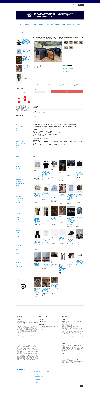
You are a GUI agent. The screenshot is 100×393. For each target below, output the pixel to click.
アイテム (81, 4)
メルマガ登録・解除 (37, 379)
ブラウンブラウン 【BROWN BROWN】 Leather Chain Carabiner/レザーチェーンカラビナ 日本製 (37, 290)
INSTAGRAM (63, 24)
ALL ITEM (21, 31)
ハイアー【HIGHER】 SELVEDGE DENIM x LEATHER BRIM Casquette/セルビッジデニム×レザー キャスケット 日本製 (71, 169)
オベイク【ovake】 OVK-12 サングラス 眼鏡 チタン (45, 264)
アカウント (75, 4)
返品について (36, 374)
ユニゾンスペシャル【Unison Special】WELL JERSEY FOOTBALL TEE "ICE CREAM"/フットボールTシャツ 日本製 (62, 196)
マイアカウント (47, 369)
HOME (21, 24)
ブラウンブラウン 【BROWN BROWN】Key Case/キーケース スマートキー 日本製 (46, 290)
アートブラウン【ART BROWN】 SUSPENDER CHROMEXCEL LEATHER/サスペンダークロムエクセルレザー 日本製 (62, 267)
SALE (48, 24)
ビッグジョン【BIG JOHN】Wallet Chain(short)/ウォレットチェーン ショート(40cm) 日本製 (26, 58)
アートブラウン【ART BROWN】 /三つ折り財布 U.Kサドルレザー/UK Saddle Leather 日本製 (54, 261)
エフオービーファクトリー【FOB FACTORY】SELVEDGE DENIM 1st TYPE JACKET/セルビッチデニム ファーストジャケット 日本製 (79, 173)
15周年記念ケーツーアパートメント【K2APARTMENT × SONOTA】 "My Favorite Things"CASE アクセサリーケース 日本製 (71, 220)
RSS (34, 382)
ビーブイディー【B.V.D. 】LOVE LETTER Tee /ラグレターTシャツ (62, 239)
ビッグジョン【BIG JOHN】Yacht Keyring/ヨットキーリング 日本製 (26, 66)
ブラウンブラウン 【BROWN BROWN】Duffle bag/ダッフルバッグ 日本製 (46, 194)
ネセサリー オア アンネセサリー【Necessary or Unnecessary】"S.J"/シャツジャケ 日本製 (26, 50)
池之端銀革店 (21, 32)
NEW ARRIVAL (41, 24)
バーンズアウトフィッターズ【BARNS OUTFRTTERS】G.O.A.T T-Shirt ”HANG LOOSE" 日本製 (79, 219)
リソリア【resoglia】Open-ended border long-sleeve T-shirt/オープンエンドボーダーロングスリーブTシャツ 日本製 (54, 171)
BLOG (52, 24)
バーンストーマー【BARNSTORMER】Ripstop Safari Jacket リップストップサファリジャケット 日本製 (79, 196)
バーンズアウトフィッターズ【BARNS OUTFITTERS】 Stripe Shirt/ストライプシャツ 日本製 (37, 195)
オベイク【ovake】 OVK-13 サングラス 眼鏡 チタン (37, 264)
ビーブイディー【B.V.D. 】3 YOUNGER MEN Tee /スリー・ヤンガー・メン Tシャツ (46, 239)
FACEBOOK (69, 24)
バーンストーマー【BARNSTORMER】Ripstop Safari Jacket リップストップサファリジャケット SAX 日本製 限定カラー (71, 197)
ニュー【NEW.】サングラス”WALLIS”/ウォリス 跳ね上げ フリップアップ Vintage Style (79, 262)
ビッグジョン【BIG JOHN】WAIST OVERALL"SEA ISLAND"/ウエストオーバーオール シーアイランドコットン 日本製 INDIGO (37, 243)
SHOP (74, 24)
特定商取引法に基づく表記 (38, 376)
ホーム (17, 31)
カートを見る (47, 371)
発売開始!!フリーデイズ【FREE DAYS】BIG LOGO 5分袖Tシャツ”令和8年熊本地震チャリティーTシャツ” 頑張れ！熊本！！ (26, 41)
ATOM (37, 382)
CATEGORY (27, 24)
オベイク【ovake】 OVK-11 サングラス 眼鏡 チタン (79, 241)
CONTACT (78, 24)
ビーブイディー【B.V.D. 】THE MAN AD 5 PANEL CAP (71, 240)
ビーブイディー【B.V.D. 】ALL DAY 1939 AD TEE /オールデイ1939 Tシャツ (54, 238)
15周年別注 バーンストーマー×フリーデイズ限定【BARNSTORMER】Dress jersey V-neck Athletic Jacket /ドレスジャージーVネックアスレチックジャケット (37, 173)
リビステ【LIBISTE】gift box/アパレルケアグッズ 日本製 (71, 262)
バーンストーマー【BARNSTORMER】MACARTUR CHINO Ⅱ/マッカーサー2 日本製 (46, 219)
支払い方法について (37, 371)
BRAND (35, 24)
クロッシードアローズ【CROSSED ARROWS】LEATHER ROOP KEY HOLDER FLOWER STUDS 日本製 (54, 287)
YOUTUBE (57, 24)
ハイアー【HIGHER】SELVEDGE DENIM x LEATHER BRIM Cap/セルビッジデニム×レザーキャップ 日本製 (62, 174)
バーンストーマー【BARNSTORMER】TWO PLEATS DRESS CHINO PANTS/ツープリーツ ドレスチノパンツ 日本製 (37, 220)
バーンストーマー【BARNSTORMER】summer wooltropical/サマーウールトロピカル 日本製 (26, 75)
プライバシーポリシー (37, 377)
